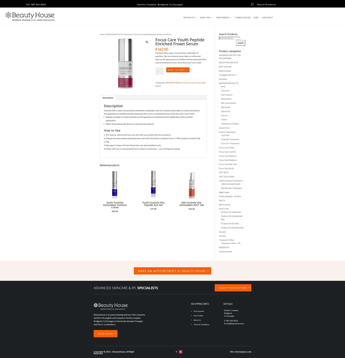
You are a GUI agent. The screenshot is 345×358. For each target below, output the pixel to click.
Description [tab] (108, 98)
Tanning (222, 236)
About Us (197, 320)
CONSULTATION (243, 18)
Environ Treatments (227, 132)
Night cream (224, 192)
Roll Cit (222, 200)
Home (102, 34)
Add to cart (176, 70)
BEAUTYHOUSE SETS (228, 62)
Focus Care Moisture (228, 156)
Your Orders (198, 316)
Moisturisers (226, 99)
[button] (146, 42)
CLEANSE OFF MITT (228, 75)
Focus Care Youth (193, 82)
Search (240, 43)
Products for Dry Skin (230, 223)
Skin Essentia (224, 204)
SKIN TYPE (224, 209)
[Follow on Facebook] (176, 351)
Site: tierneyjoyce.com (240, 351)
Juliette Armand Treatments (231, 181)
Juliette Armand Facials (230, 184)
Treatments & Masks (230, 124)
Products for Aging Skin (231, 212)
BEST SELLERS (225, 66)
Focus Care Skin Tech (228, 164)
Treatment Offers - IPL (231, 243)
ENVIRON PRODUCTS (114, 34)
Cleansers (225, 90)
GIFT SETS (223, 172)
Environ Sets (224, 128)
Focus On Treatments (230, 143)
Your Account (199, 311)
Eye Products (226, 95)
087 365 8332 (38, 4)
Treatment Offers (226, 240)
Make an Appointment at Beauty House (172, 270)
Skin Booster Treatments (231, 188)
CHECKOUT (267, 18)
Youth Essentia (225, 251)
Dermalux (223, 79)
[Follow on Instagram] (180, 351)
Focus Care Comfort (227, 152)
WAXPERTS (224, 247)
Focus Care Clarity (226, 147)
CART (256, 18)
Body (223, 86)
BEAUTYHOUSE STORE (233, 287)
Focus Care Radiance (228, 160)
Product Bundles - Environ (230, 196)
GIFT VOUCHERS (226, 177)
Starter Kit (225, 111)
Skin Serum (128, 34)
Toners (224, 119)
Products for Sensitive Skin (232, 227)
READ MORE (105, 333)
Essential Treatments (230, 139)
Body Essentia (225, 71)
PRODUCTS (189, 18)
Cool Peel (225, 135)
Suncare (224, 115)
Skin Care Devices (228, 103)
